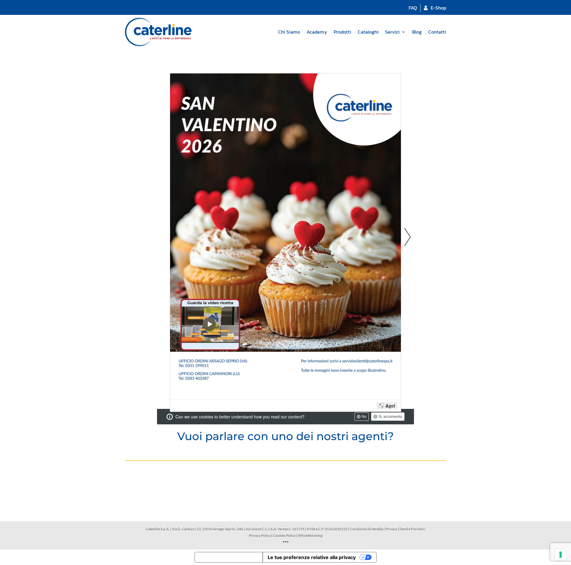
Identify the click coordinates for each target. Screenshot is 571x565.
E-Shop (438, 7)
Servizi (392, 31)
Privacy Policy (260, 535)
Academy (317, 31)
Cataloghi (368, 31)
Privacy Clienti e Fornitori (405, 529)
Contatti (437, 31)
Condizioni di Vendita (366, 529)
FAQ (413, 7)
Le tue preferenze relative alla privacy (312, 557)
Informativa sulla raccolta (229, 557)
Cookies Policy (284, 535)
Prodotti (342, 31)
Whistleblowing (310, 535)
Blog (417, 31)
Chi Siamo (289, 31)
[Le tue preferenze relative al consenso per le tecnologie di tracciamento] (560, 554)
